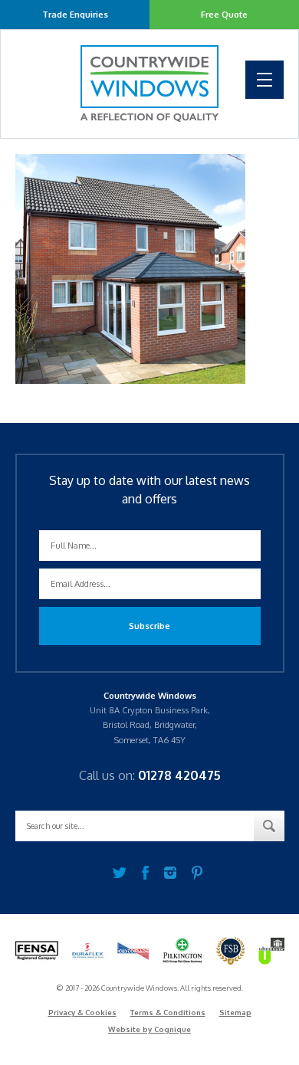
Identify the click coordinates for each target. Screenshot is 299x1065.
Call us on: (150, 775)
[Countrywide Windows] (149, 84)
